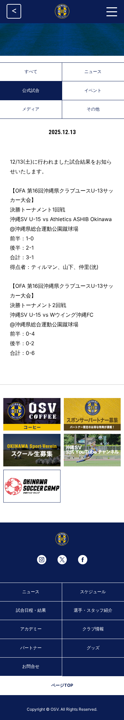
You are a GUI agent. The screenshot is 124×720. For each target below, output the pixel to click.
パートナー (31, 647)
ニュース (30, 591)
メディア (30, 109)
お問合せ (30, 666)
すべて (30, 71)
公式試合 (30, 90)
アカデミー (31, 628)
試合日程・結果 (31, 610)
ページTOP (62, 685)
